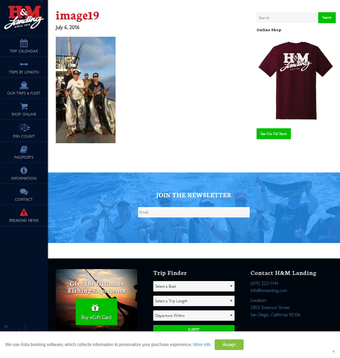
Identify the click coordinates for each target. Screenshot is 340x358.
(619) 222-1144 (264, 283)
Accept (229, 344)
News (24, 220)
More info (202, 344)
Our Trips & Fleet (24, 93)
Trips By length (24, 72)
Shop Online (24, 114)
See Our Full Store (274, 133)
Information (24, 178)
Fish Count (24, 136)
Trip (24, 51)
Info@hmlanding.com (268, 290)
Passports (23, 157)
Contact (24, 199)
